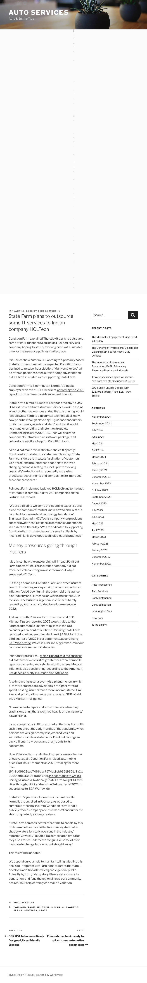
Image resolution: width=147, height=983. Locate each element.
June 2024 (98, 436)
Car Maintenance (102, 597)
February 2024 (100, 463)
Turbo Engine (99, 624)
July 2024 (97, 430)
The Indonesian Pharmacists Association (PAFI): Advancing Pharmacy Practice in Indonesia (110, 366)
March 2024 (99, 456)
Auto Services (39, 12)
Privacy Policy (16, 974)
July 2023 (97, 510)
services (30, 910)
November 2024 (101, 416)
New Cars (97, 618)
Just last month (19, 617)
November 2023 (101, 483)
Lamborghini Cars (102, 611)
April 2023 (98, 530)
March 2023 (99, 536)
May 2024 (97, 443)
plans (18, 910)
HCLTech (43, 907)
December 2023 (101, 476)
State (43, 910)
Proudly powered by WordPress (45, 974)
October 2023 (100, 490)
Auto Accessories (102, 584)
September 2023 (101, 496)
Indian (55, 907)
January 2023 (99, 550)
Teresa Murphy (49, 311)
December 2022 (101, 556)
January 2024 (99, 470)
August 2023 (99, 503)
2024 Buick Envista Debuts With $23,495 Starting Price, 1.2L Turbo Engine (111, 391)
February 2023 (100, 543)
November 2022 (101, 563)
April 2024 (98, 450)
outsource (70, 907)
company (20, 907)
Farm (32, 907)
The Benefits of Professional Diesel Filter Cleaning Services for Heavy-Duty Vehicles (115, 351)
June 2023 (98, 516)
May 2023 (97, 523)
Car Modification (101, 604)
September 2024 (101, 423)
